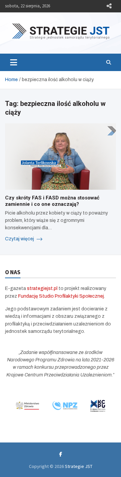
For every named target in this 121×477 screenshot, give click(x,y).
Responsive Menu (109, 6)
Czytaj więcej (20, 238)
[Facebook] (60, 454)
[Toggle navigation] (13, 62)
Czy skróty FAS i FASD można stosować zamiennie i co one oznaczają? (52, 201)
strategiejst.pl (42, 288)
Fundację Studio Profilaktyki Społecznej (61, 296)
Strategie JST (78, 466)
